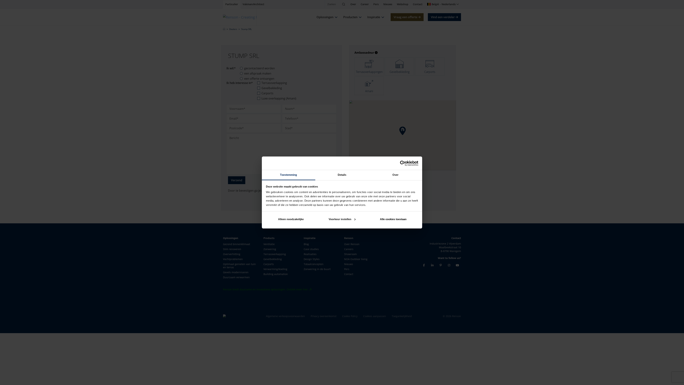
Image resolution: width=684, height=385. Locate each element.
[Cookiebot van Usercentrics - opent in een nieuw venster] (402, 163)
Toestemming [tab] (288, 174)
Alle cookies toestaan (393, 219)
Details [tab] (342, 174)
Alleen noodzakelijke (291, 219)
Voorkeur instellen (340, 219)
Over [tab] (395, 174)
